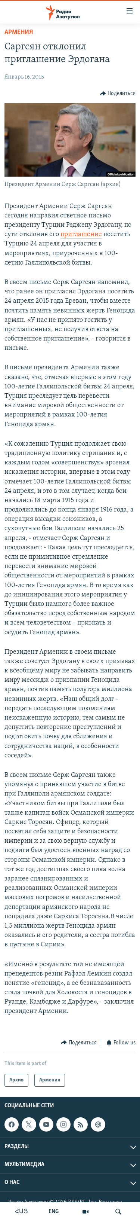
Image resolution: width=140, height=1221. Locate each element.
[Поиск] (118, 1211)
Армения (18, 32)
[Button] (118, 93)
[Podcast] (98, 1124)
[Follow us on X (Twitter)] (29, 1124)
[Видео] (85, 1211)
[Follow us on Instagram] (63, 1124)
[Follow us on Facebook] (11, 1124)
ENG (54, 1212)
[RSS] (81, 1124)
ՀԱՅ (21, 1212)
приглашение (81, 234)
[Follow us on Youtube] (46, 1124)
